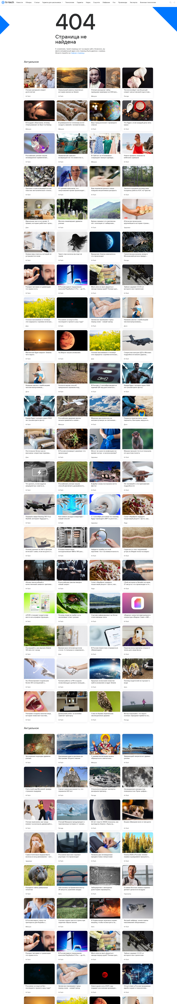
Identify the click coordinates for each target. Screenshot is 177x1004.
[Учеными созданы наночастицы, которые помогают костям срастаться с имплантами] (39, 706)
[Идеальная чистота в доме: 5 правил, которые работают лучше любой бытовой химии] (39, 214)
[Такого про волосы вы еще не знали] (72, 247)
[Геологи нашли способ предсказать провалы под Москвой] (72, 378)
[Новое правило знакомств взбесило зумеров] (137, 148)
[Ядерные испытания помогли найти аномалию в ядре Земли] (105, 673)
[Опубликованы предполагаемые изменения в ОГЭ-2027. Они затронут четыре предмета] (137, 838)
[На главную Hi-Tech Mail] (9, 2)
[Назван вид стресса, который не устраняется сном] (39, 247)
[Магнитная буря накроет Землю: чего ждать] (39, 345)
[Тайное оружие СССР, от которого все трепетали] (137, 280)
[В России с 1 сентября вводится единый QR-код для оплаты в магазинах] (105, 378)
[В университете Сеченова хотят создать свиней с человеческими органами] (72, 115)
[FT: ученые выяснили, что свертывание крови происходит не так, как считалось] (72, 181)
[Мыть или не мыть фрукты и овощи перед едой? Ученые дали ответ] (105, 280)
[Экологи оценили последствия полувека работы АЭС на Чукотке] (137, 181)
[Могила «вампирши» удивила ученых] (72, 214)
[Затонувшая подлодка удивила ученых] (39, 880)
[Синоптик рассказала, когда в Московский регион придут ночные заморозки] (137, 247)
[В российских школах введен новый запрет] (72, 575)
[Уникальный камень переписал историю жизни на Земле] (72, 83)
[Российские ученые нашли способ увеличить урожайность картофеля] (72, 476)
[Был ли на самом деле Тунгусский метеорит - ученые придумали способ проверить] (72, 805)
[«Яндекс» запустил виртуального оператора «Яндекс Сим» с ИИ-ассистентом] (137, 608)
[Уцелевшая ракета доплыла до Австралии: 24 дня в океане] (72, 880)
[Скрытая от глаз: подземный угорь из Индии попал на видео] (137, 542)
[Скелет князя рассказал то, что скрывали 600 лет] (72, 913)
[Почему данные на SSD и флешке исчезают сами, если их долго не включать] (39, 542)
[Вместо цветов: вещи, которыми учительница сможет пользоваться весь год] (72, 838)
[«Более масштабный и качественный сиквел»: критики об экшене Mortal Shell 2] (39, 575)
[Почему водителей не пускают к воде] (137, 673)
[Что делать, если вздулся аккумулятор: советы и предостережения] (39, 476)
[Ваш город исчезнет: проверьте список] (105, 115)
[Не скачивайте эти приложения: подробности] (137, 476)
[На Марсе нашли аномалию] (72, 345)
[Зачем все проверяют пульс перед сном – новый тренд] (105, 312)
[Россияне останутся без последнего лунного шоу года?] (72, 312)
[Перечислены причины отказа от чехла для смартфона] (137, 641)
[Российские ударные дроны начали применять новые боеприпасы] (72, 411)
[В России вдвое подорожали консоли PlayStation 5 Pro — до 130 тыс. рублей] (72, 280)
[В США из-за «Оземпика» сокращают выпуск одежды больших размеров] (105, 148)
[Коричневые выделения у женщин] (137, 772)
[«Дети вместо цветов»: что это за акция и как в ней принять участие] (105, 739)
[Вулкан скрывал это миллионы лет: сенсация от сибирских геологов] (105, 214)
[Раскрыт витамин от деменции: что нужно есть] (39, 280)
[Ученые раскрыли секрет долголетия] (39, 83)
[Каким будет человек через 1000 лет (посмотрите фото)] (137, 378)
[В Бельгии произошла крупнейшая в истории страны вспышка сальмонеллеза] (137, 214)
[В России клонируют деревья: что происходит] (72, 444)
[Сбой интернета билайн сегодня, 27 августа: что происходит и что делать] (137, 575)
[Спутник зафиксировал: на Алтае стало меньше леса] (105, 608)
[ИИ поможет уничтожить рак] (137, 805)
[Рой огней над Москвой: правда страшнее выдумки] (39, 913)
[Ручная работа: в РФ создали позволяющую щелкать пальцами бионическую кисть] (72, 673)
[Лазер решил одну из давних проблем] (72, 739)
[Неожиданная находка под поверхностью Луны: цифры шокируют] (137, 913)
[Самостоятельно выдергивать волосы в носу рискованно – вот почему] (39, 979)
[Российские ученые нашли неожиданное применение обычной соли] (39, 148)
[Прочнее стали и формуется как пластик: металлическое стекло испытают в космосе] (39, 181)
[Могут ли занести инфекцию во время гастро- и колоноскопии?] (105, 444)
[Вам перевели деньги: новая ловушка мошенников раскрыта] (105, 181)
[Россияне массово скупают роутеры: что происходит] (72, 979)
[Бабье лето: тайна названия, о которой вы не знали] (39, 805)
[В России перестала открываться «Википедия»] (105, 641)
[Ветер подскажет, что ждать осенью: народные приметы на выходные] (137, 706)
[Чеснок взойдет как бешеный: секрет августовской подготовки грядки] (137, 83)
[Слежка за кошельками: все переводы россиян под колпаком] (39, 838)
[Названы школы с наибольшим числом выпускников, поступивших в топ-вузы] (137, 312)
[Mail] (3, 2)
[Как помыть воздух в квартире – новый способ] (72, 509)
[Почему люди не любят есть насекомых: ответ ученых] (72, 608)
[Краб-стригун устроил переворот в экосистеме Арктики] (105, 838)
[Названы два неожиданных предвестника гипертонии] (105, 979)
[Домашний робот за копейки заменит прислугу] (72, 706)
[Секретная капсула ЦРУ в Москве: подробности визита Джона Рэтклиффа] (137, 345)
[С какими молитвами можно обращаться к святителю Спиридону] (105, 880)
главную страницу (77, 53)
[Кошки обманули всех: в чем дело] (137, 946)
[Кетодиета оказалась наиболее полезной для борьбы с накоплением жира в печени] (72, 772)
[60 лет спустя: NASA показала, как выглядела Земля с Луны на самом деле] (105, 946)
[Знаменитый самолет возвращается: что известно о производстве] (72, 148)
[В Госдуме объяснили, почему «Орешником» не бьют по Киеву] (39, 115)
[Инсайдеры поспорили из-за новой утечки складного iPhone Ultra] (105, 805)
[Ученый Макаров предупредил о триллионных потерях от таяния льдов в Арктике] (72, 946)
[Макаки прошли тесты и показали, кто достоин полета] (137, 444)
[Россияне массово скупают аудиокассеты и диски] (39, 772)
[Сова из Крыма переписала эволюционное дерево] (105, 706)
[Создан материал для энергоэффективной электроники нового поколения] (39, 739)
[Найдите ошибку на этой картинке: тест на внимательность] (105, 542)
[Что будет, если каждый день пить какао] (137, 115)
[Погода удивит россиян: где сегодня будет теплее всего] (105, 772)
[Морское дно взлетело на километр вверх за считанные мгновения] (105, 411)
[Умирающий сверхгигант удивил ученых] (137, 880)
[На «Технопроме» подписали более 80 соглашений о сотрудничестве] (39, 673)
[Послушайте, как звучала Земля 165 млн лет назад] (39, 641)
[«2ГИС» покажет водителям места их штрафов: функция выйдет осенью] (39, 608)
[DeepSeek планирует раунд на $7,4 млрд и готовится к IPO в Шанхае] (137, 739)
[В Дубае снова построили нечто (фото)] (105, 476)
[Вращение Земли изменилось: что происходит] (105, 247)
